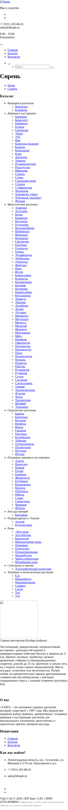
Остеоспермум (24, 444)
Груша (19, 471)
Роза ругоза (22, 167)
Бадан (19, 214)
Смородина (22, 501)
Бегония (20, 420)
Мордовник (22, 332)
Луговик (20, 312)
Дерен (19, 133)
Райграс (20, 366)
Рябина (19, 494)
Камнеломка (23, 275)
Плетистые (22, 548)
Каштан (20, 147)
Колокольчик (23, 282)
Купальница (23, 295)
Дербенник (22, 258)
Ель (17, 575)
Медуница (22, 319)
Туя (17, 595)
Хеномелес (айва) (26, 194)
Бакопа (19, 413)
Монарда (21, 329)
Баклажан (21, 514)
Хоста (19, 396)
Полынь (20, 359)
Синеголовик (23, 383)
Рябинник (21, 170)
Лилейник (21, 305)
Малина (20, 487)
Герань (19, 251)
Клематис (21, 110)
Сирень (12, 88)
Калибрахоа (22, 437)
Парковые (21, 545)
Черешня (20, 504)
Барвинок (21, 218)
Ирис (18, 268)
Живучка (21, 265)
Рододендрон (23, 525)
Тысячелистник (25, 390)
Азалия (19, 521)
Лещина (20, 160)
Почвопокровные (26, 552)
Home (11, 85)
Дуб (17, 137)
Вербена (20, 423)
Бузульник (22, 224)
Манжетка (21, 315)
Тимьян (20, 386)
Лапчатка (21, 157)
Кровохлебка (23, 292)
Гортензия (21, 130)
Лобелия (20, 440)
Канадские (22, 538)
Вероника (21, 234)
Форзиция (21, 191)
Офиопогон (22, 342)
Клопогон (21, 278)
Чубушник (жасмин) (28, 197)
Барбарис (21, 116)
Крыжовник (23, 484)
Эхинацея (21, 406)
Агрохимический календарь (33, 568)
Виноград (21, 106)
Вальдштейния (24, 228)
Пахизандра (22, 346)
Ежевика (20, 474)
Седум (19, 376)
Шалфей (20, 403)
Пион (18, 352)
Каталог (13, 53)
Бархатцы (21, 417)
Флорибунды (23, 555)
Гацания (20, 430)
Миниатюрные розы (28, 541)
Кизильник (22, 150)
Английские (23, 535)
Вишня (19, 467)
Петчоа (19, 454)
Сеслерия (21, 379)
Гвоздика (21, 245)
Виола (19, 427)
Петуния (20, 450)
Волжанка (21, 238)
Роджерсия (22, 369)
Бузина (19, 126)
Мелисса (20, 322)
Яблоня (20, 201)
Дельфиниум (23, 255)
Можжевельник (25, 582)
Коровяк (20, 285)
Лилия (19, 309)
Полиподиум (23, 356)
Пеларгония (23, 447)
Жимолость (22, 477)
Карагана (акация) (27, 143)
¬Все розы (22, 531)
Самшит (20, 585)
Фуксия (20, 393)
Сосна (19, 589)
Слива (19, 177)
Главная (13, 50)
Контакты (14, 56)
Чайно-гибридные (27, 558)
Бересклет (21, 120)
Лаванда (20, 298)
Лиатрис (20, 302)
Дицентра (21, 261)
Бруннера (21, 221)
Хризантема (23, 400)
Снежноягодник (25, 180)
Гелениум (21, 248)
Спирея (20, 184)
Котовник (21, 288)
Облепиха (21, 491)
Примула (21, 363)
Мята (18, 336)
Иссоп (19, 271)
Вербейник (22, 231)
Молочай (21, 325)
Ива (17, 140)
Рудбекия (21, 373)
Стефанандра (23, 187)
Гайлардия (22, 241)
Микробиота (23, 579)
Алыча (19, 460)
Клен (18, 153)
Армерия (21, 207)
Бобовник (21, 123)
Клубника (21, 481)
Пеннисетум (23, 349)
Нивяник (21, 339)
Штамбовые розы (26, 562)
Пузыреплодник (25, 164)
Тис (17, 592)
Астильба (21, 211)
